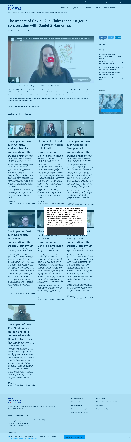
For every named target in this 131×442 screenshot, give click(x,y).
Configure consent (65, 229)
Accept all (65, 233)
